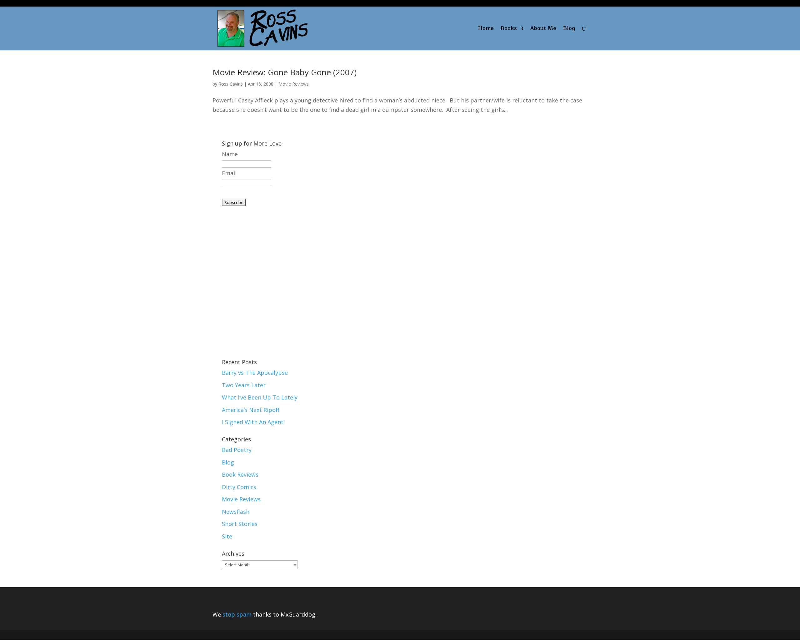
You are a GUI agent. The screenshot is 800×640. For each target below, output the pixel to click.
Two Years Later (244, 385)
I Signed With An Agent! (253, 422)
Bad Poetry (237, 450)
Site (227, 536)
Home (486, 29)
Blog (569, 29)
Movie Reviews (293, 84)
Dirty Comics (239, 487)
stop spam (237, 614)
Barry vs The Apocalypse (255, 372)
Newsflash (235, 511)
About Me (543, 29)
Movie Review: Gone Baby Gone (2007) (284, 72)
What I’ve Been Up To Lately (260, 397)
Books (509, 29)
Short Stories (240, 524)
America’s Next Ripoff (250, 410)
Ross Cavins (230, 84)
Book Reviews (240, 474)
